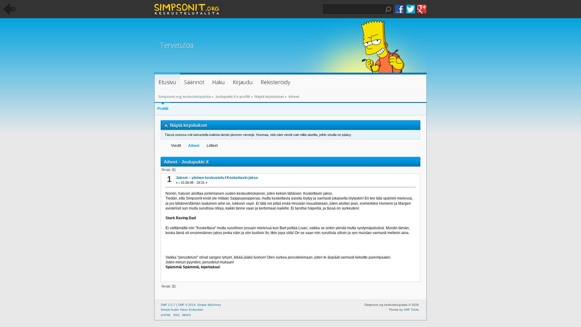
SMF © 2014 (186, 304)
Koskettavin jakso (242, 178)
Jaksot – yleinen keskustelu (200, 178)
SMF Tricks (411, 309)
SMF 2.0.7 (168, 304)
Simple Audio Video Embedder (182, 309)
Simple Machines (209, 304)
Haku (388, 9)
